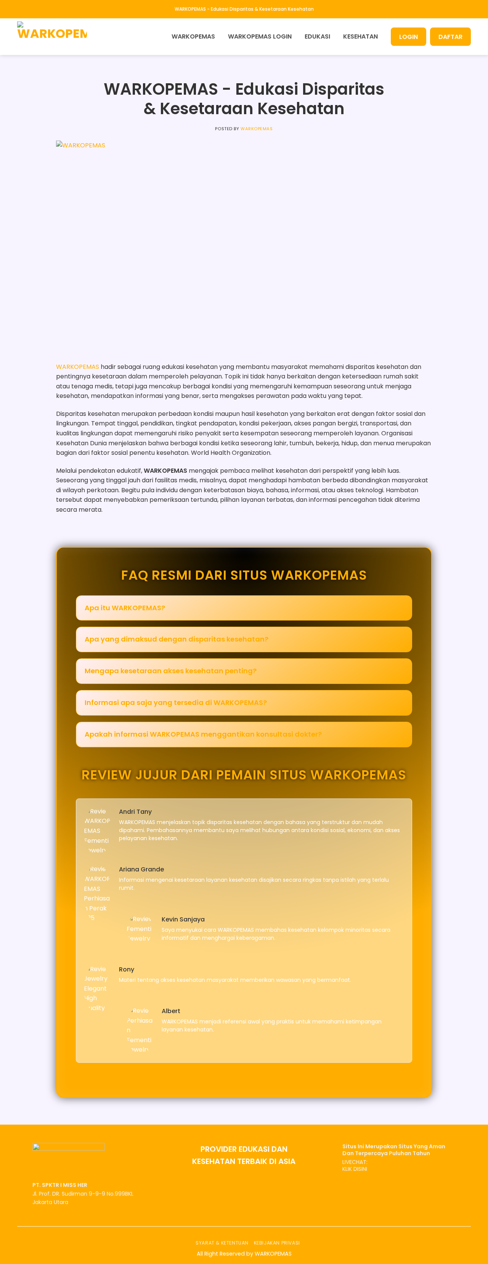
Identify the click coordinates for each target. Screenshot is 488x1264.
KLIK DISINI (354, 1169)
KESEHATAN (360, 36)
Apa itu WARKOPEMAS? (125, 608)
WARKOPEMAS (193, 36)
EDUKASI (317, 36)
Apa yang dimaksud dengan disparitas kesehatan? (176, 639)
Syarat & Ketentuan (222, 1243)
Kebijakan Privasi (277, 1243)
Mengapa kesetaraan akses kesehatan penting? (171, 671)
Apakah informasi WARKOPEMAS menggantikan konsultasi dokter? (203, 734)
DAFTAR (450, 36)
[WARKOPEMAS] (55, 36)
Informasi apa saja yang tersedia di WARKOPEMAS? (176, 702)
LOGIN (408, 36)
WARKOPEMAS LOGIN (260, 36)
